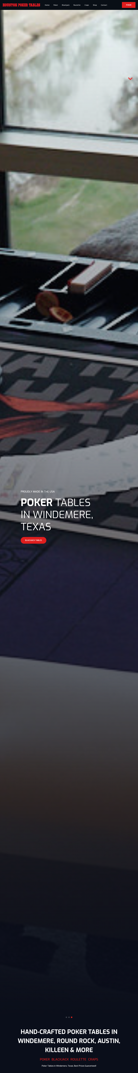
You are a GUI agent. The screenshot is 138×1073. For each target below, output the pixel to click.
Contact (104, 5)
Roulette (77, 5)
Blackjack (66, 5)
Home (47, 5)
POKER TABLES (31, 540)
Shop (95, 5)
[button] (128, 5)
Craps (87, 5)
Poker (56, 5)
